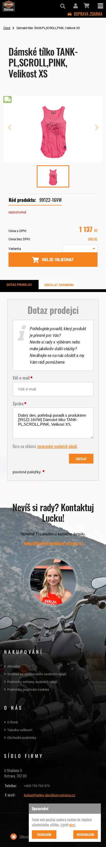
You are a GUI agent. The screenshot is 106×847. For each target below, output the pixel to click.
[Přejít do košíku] (86, 5)
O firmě (12, 722)
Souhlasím (44, 834)
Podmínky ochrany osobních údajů (32, 681)
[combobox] (80, 248)
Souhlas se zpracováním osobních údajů (36, 674)
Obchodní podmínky (21, 737)
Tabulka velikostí (19, 730)
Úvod (6, 28)
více (71, 824)
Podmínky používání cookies (28, 689)
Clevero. (25, 836)
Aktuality (14, 666)
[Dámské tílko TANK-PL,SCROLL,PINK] (53, 160)
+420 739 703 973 (37, 785)
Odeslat (81, 458)
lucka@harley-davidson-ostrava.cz (53, 543)
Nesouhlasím (85, 834)
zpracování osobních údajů (57, 446)
